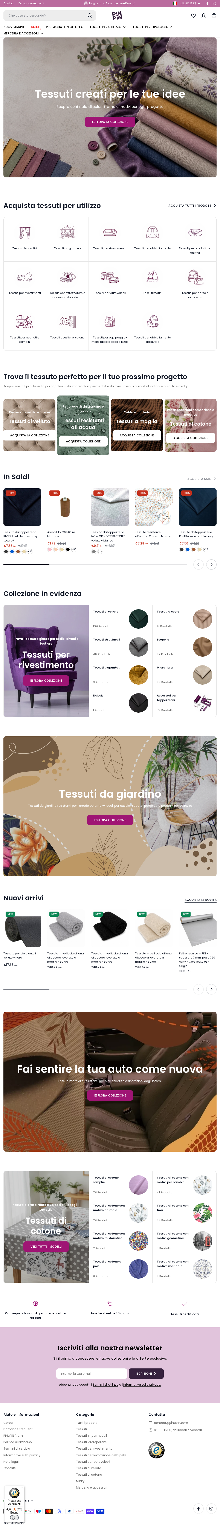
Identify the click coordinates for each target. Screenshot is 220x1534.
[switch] (14, 1517)
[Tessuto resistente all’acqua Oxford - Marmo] (154, 507)
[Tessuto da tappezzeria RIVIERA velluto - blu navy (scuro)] (22, 507)
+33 (74, 549)
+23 (30, 551)
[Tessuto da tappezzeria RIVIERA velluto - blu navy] (198, 507)
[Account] (203, 15)
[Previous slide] (198, 564)
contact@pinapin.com (171, 1423)
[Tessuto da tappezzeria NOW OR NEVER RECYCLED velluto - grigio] (93, 551)
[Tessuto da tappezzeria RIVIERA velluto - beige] (24, 551)
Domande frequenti (31, 3)
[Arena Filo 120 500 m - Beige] (61, 549)
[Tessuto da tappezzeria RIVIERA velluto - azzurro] (12, 551)
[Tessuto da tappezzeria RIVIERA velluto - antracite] (6, 551)
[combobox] (49, 15)
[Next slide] (211, 564)
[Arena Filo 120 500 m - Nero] (67, 549)
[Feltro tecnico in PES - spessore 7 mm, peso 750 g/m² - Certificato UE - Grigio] (198, 928)
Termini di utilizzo (105, 1384)
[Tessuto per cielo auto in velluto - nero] (22, 928)
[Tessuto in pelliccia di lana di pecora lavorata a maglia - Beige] (66, 928)
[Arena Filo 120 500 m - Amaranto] (49, 549)
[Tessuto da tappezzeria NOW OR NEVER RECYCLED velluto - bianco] (110, 507)
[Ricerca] (89, 15)
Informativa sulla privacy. (142, 1384)
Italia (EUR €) (187, 3)
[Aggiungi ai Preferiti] (36, 494)
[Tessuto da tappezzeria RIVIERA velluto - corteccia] (18, 551)
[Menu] (21, 1488)
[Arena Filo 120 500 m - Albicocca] (55, 549)
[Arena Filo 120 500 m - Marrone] (66, 507)
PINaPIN (20, 1523)
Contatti (8, 3)
